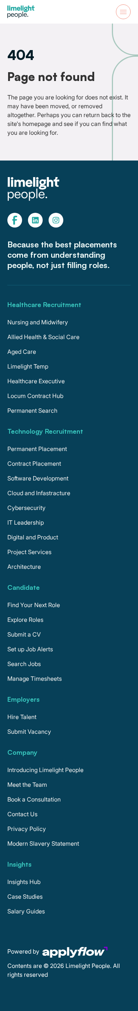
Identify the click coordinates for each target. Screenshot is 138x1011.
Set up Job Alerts (30, 649)
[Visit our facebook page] (14, 220)
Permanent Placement (37, 448)
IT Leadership (25, 522)
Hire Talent (21, 717)
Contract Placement (34, 463)
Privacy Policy (26, 828)
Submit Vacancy (29, 731)
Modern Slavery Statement (43, 843)
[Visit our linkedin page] (35, 220)
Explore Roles (25, 619)
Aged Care (21, 351)
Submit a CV (24, 634)
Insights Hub (23, 881)
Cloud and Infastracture (38, 493)
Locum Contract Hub (35, 395)
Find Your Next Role (33, 605)
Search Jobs (24, 663)
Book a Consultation (34, 799)
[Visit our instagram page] (56, 220)
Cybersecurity (26, 507)
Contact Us (22, 814)
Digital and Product (32, 537)
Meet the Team (27, 784)
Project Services (29, 552)
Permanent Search (32, 410)
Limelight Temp (27, 366)
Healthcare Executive (36, 381)
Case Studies (25, 896)
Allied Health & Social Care (43, 337)
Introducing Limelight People (45, 770)
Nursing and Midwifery (37, 322)
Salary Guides (26, 911)
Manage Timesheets (34, 678)
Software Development (37, 478)
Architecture (24, 566)
